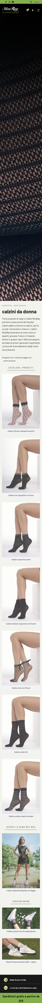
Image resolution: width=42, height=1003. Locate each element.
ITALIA (36, 2)
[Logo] (10, 10)
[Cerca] (31, 2)
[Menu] (38, 10)
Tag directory (7, 305)
